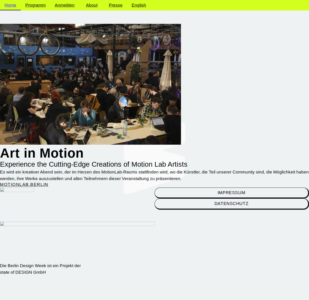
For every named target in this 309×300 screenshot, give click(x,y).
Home (10, 5)
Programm (35, 5)
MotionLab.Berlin (24, 184)
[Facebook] (276, 290)
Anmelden (65, 5)
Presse (116, 5)
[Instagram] (239, 290)
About (91, 5)
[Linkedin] (258, 290)
